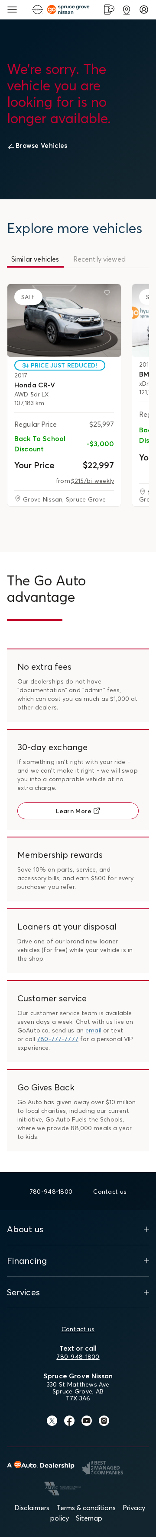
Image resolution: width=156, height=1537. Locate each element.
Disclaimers (31, 1507)
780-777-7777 (57, 1039)
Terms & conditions (86, 1507)
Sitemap (89, 1518)
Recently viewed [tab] (99, 259)
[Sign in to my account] (144, 9)
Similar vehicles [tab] (35, 259)
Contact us (78, 1329)
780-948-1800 (77, 1357)
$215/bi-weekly (92, 481)
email (93, 1030)
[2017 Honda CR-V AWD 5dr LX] (64, 320)
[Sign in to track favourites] (109, 294)
